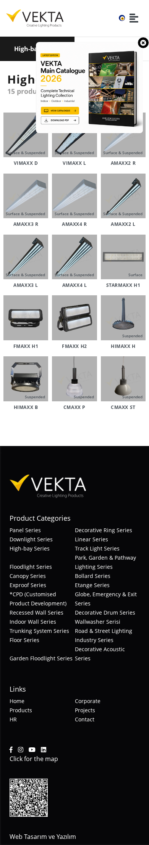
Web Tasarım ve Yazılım (43, 836)
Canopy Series (28, 575)
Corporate (87, 701)
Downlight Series (31, 539)
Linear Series (91, 539)
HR (13, 719)
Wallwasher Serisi (97, 621)
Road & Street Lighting (103, 630)
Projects (85, 710)
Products (21, 710)
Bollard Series (92, 575)
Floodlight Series (31, 566)
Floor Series (24, 640)
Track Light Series (97, 548)
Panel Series (25, 530)
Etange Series (92, 585)
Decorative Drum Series (105, 612)
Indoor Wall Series (33, 621)
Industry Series (94, 640)
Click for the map (34, 759)
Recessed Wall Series (36, 612)
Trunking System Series (39, 630)
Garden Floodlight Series (41, 658)
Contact (84, 719)
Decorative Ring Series (103, 530)
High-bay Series (30, 548)
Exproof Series (28, 585)
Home (17, 701)
